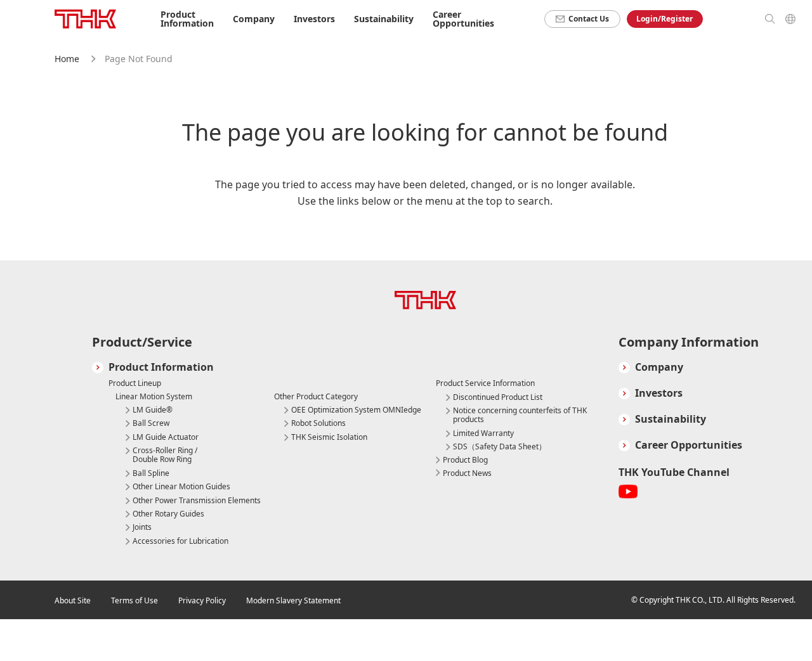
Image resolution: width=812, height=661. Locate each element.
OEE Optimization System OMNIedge (356, 410)
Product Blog (465, 459)
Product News (467, 473)
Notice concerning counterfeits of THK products (520, 415)
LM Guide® (153, 410)
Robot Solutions (318, 423)
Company (659, 367)
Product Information (161, 367)
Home (67, 59)
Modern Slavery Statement (293, 600)
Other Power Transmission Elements (197, 500)
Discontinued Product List (497, 397)
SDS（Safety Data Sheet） (499, 446)
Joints (142, 527)
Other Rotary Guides (168, 514)
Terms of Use (134, 600)
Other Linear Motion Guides (181, 486)
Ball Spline (151, 473)
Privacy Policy (202, 600)
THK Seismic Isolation (329, 437)
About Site (73, 600)
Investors (659, 393)
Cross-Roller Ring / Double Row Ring (165, 455)
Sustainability (670, 419)
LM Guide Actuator (166, 437)
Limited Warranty (483, 433)
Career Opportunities (463, 18)
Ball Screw (151, 423)
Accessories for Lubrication (180, 541)
